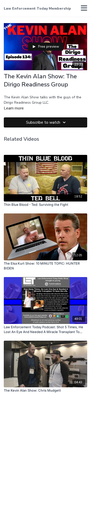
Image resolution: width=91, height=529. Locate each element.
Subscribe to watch (43, 122)
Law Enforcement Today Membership (37, 8)
